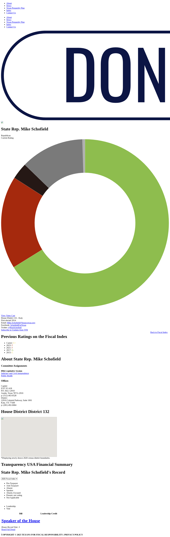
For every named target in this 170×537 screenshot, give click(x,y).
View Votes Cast (8, 315)
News (8, 6)
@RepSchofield (15, 327)
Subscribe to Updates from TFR (14, 330)
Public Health (6, 376)
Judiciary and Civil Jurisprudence (15, 373)
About (9, 3)
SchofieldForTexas (18, 325)
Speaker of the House (20, 520)
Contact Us (11, 13)
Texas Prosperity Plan (15, 8)
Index (8, 10)
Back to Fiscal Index (159, 332)
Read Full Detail (8, 529)
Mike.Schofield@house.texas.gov (21, 323)
